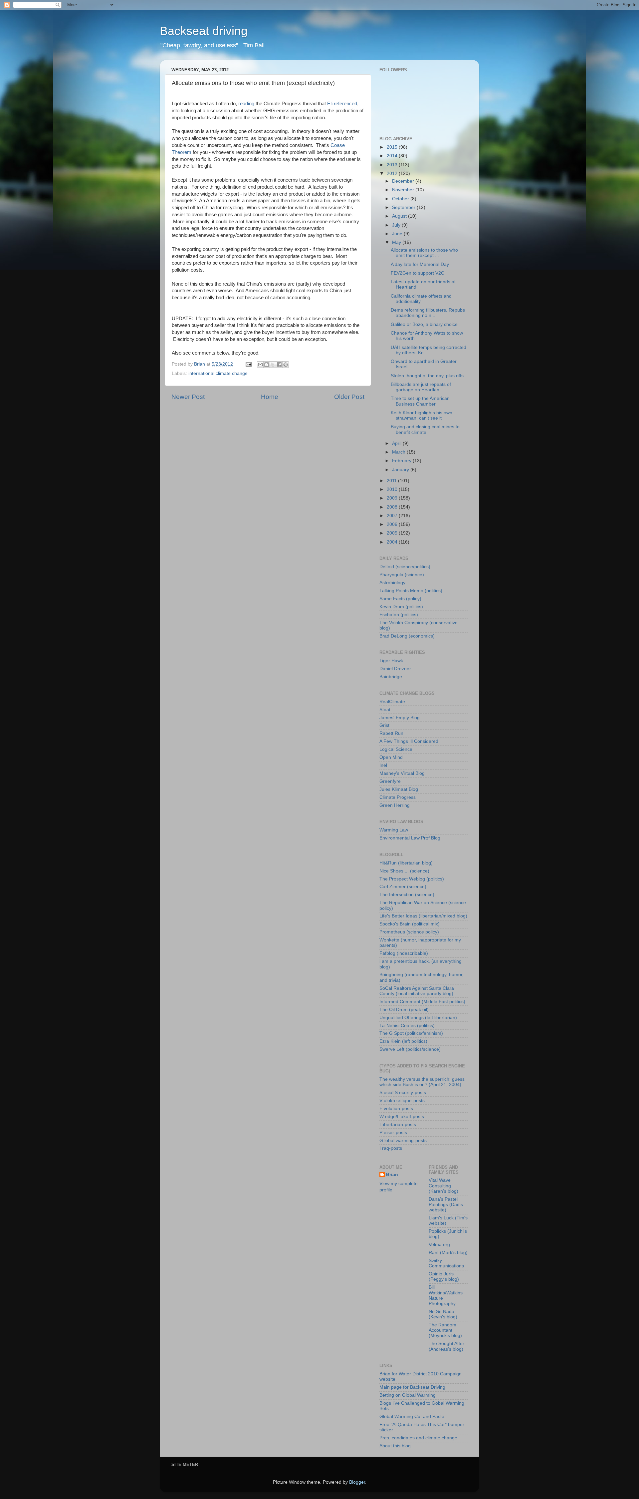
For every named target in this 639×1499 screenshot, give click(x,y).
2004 (393, 542)
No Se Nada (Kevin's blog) (443, 1314)
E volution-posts (396, 1108)
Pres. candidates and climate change (418, 1437)
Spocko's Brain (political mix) (409, 923)
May (397, 242)
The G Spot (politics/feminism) (411, 1033)
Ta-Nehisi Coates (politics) (407, 1025)
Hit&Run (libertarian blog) (406, 862)
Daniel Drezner (395, 668)
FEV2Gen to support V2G (418, 273)
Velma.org (439, 1244)
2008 (393, 507)
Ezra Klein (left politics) (403, 1041)
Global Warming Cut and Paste (411, 1416)
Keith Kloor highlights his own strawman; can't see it (421, 415)
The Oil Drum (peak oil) (404, 1009)
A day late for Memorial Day (420, 264)
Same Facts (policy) (400, 598)
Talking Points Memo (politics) (410, 590)
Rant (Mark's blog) (448, 1252)
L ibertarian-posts (397, 1124)
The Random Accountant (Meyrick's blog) (445, 1330)
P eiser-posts (393, 1132)
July (397, 225)
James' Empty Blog (399, 717)
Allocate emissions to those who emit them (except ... (424, 253)
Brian (392, 1174)
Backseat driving (204, 31)
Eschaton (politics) (398, 614)
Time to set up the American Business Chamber (420, 401)
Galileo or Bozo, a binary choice (424, 324)
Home (269, 396)
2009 (393, 498)
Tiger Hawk (391, 660)
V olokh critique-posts (402, 1100)
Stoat (384, 709)
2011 (392, 480)
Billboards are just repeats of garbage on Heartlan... (421, 387)
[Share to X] (273, 364)
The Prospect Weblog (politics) (411, 878)
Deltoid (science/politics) (404, 566)
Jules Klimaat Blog (398, 789)
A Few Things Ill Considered (408, 741)
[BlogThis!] (266, 364)
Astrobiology (392, 582)
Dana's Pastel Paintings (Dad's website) (446, 1204)
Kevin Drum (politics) (401, 606)
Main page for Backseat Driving (412, 1387)
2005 (393, 533)
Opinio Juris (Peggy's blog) (444, 1276)
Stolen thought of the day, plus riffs (427, 375)
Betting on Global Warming (407, 1395)
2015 (393, 147)
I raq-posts (390, 1148)
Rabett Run (391, 733)
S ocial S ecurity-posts (402, 1092)
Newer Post (188, 396)
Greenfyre (390, 781)
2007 (393, 515)
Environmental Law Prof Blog (409, 837)
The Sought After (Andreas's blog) (446, 1346)
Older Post (349, 396)
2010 (393, 489)
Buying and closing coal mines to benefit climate (425, 429)
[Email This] (260, 364)
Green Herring (394, 805)
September (404, 207)
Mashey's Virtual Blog (402, 773)
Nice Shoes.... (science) (404, 870)
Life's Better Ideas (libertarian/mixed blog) (423, 915)
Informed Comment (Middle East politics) (422, 1001)
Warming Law (393, 829)
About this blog (395, 1445)
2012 (393, 173)
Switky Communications (446, 1263)
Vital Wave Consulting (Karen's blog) (443, 1185)
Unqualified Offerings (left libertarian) (418, 1017)
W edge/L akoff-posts (401, 1116)
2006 (393, 524)
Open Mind (391, 757)
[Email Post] (248, 364)
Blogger (357, 1482)
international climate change (218, 373)
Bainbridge (390, 676)
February (402, 460)
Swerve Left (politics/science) (410, 1049)
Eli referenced (342, 103)
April (397, 443)
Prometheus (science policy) (409, 931)
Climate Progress (397, 797)
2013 (393, 164)
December (403, 181)
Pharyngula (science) (401, 574)
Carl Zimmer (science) (402, 886)
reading (246, 103)
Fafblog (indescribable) (403, 953)
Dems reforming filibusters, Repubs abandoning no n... (428, 313)
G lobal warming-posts (403, 1140)
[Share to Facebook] (279, 364)
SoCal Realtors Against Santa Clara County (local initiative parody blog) (416, 991)
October (401, 198)
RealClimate (392, 701)
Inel (383, 765)
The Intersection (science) (406, 894)
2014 (393, 155)
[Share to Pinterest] (285, 364)
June (398, 233)
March (399, 452)
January (401, 469)
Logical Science (395, 749)
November (403, 189)
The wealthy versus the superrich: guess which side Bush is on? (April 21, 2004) (422, 1082)
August (400, 216)
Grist (384, 725)
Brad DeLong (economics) (407, 636)
